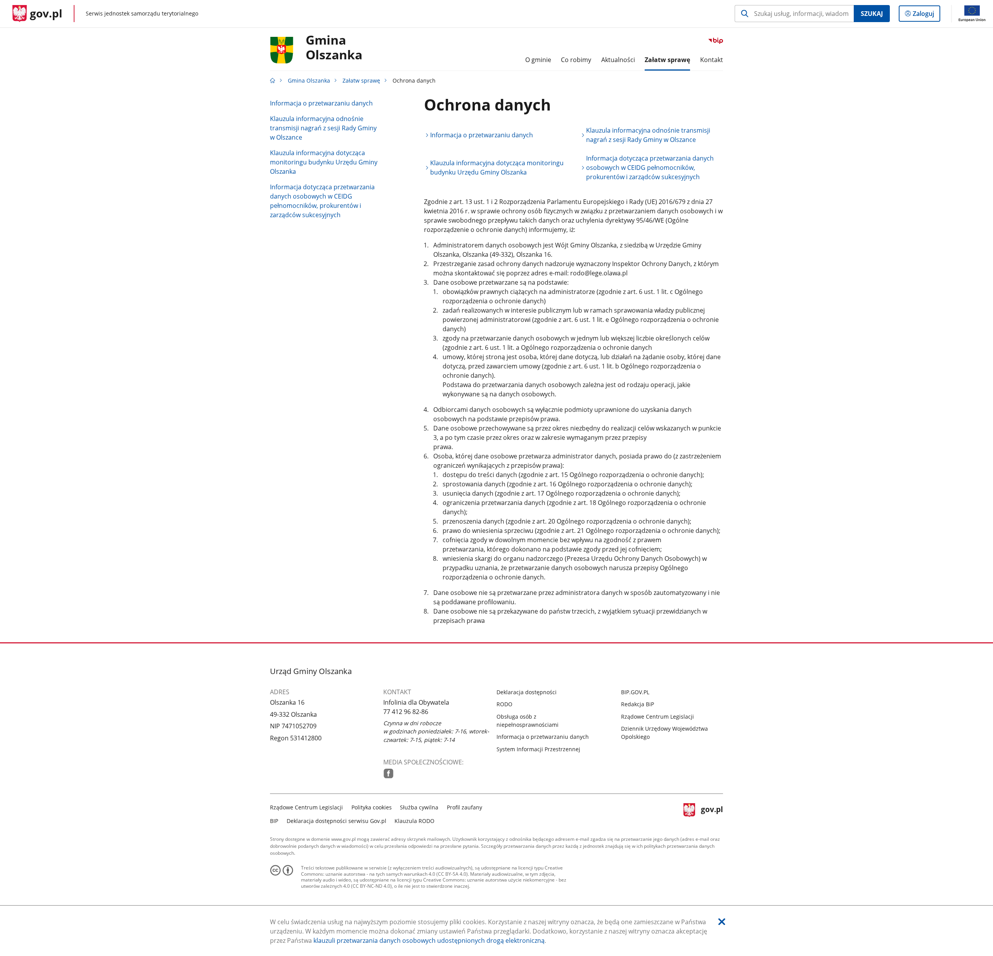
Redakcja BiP (637, 704)
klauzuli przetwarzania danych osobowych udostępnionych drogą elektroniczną (429, 940)
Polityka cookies (371, 807)
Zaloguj (926, 15)
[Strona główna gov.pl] (272, 80)
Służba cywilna (419, 807)
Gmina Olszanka (334, 48)
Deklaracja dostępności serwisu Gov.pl (336, 821)
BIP (274, 821)
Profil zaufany (464, 807)
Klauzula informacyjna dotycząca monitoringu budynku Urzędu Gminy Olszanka (323, 162)
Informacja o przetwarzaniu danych (321, 103)
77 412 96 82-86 (405, 711)
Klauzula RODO (414, 821)
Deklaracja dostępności (526, 692)
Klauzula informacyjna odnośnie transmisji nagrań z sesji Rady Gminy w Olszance (323, 128)
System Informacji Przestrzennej (538, 749)
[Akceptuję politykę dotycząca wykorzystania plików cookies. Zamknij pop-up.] (721, 921)
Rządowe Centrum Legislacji (657, 716)
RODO (504, 704)
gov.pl (712, 813)
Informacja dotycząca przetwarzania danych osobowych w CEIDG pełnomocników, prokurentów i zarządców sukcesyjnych (322, 201)
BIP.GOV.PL (635, 692)
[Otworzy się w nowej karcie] (388, 773)
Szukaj (872, 13)
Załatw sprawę (361, 80)
